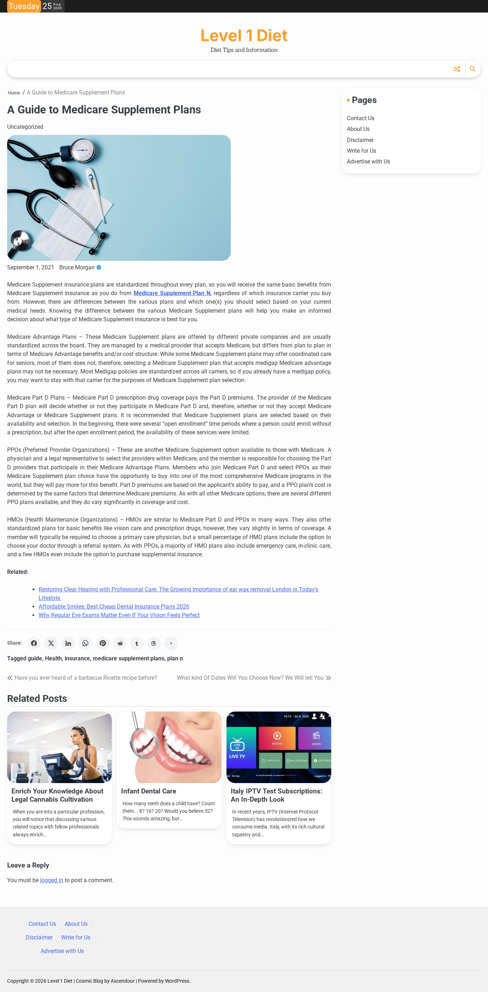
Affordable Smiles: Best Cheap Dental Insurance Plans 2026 (114, 606)
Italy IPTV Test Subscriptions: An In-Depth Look (276, 795)
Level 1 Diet (244, 35)
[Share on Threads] (154, 643)
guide (35, 658)
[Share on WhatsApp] (85, 643)
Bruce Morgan (77, 267)
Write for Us (361, 150)
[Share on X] (51, 643)
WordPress (177, 981)
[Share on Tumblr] (137, 643)
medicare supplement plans (128, 658)
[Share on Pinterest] (102, 643)
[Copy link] (171, 643)
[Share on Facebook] (34, 643)
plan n (175, 658)
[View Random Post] (456, 68)
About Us (358, 129)
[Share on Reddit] (119, 643)
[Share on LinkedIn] (68, 643)
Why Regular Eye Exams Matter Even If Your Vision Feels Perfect (119, 615)
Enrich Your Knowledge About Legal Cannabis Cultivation (57, 795)
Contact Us (360, 118)
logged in (51, 880)
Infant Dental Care (148, 791)
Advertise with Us (368, 161)
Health (53, 658)
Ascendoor (123, 981)
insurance (77, 658)
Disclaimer (360, 139)
